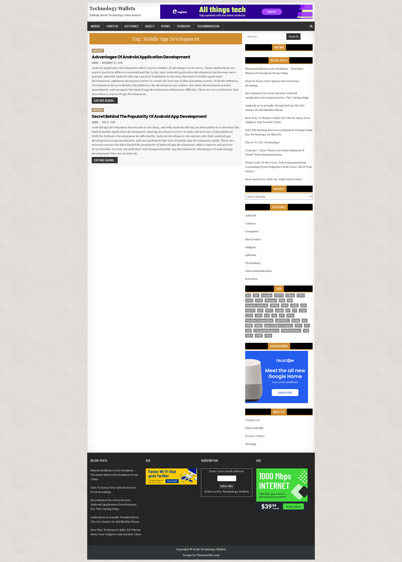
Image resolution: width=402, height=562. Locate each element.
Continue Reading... (106, 100)
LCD (249, 315)
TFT (298, 325)
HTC (269, 310)
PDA (290, 315)
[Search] (311, 26)
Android (95, 26)
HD (303, 305)
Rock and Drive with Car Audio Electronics (273, 179)
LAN (303, 310)
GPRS (274, 305)
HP (260, 310)
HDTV (250, 310)
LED (258, 315)
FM (282, 300)
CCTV (279, 295)
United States (291, 330)
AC (248, 295)
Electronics (132, 26)
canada (266, 295)
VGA (268, 335)
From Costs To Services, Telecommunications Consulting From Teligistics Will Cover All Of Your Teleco (278, 167)
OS (274, 315)
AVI (256, 295)
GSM (294, 305)
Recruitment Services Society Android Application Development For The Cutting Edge (113, 505)
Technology (184, 26)
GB (290, 300)
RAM (295, 320)
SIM (249, 325)
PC (282, 315)
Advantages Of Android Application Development (141, 57)
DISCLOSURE (254, 428)
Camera (250, 223)
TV (307, 325)
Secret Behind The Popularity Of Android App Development (149, 116)
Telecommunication (208, 26)
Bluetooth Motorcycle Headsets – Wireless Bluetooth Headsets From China (114, 475)
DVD (249, 300)
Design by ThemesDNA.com (201, 555)
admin (95, 63)
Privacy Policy (255, 436)
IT (294, 310)
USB (259, 335)
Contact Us (252, 420)
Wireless (251, 278)
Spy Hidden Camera (278, 325)
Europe (271, 300)
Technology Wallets (112, 8)
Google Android (256, 305)
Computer (112, 26)
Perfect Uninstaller (259, 320)
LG (267, 315)
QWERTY (282, 320)
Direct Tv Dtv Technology (262, 142)
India (279, 310)
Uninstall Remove (266, 330)
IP (287, 310)
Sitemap (250, 444)
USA (249, 335)
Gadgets (150, 26)
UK (248, 330)
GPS (284, 305)
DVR (259, 300)
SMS (258, 325)
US (306, 330)
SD (305, 320)
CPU (301, 295)
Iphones (165, 26)
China (290, 295)
